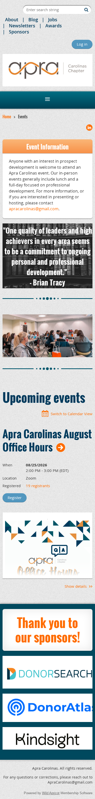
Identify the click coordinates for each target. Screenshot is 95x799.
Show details (76, 586)
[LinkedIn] (89, 127)
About (11, 19)
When (7, 465)
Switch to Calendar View (71, 413)
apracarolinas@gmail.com (34, 209)
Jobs (52, 19)
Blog (33, 19)
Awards (53, 26)
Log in (82, 44)
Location (10, 478)
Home (7, 116)
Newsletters (22, 26)
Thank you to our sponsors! (47, 630)
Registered (12, 485)
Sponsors (19, 32)
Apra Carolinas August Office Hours (47, 440)
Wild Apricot (51, 793)
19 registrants (38, 485)
